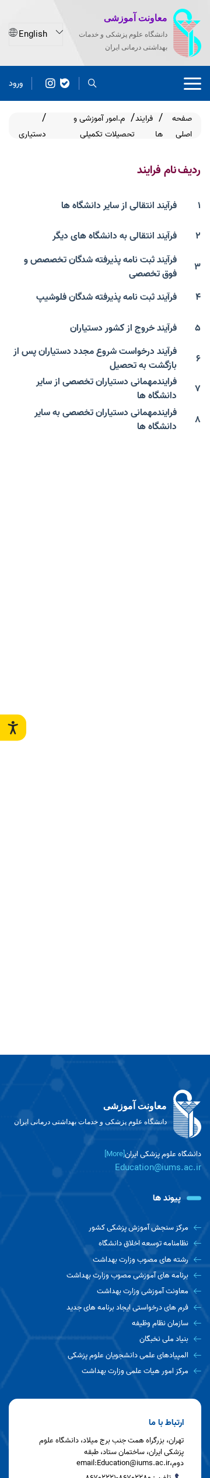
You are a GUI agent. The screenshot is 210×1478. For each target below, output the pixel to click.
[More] (114, 1154)
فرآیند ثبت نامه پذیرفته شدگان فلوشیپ (106, 297)
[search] (92, 83)
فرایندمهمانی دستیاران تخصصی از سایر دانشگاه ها (106, 388)
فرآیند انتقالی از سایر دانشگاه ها (119, 205)
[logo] (105, 1114)
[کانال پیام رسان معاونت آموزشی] (50, 84)
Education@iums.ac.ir (158, 1168)
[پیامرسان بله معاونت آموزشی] (65, 84)
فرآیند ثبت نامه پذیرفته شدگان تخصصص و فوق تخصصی (100, 267)
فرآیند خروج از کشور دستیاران (123, 328)
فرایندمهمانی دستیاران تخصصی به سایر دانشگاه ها (105, 419)
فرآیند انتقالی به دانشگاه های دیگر (114, 236)
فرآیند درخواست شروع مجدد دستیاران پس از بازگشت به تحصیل (95, 358)
